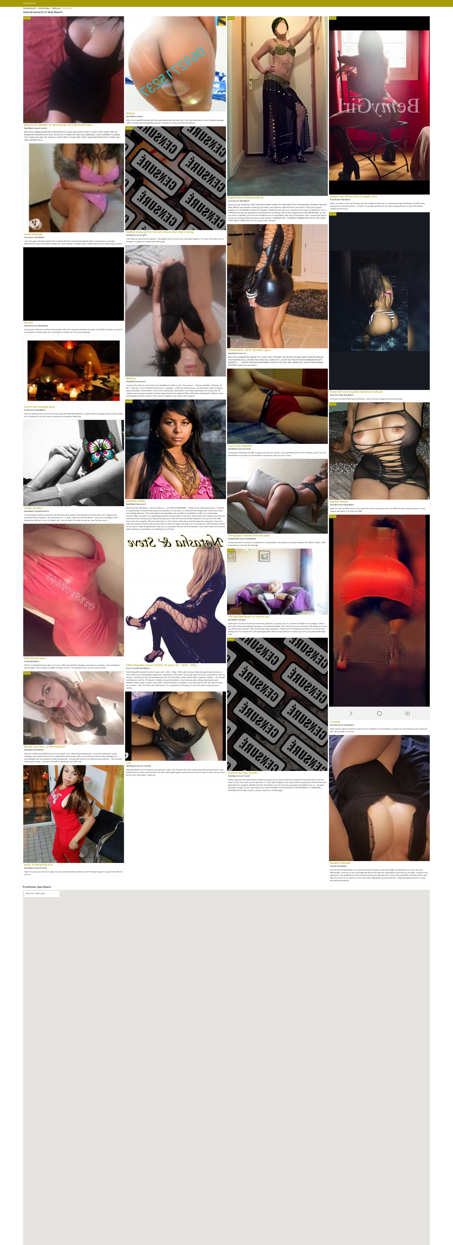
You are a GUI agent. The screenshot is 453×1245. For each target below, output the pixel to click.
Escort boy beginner (240, 445)
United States (44, 8)
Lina (128, 762)
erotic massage (33, 234)
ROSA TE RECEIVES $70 (38, 864)
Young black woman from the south (249, 535)
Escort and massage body (39, 406)
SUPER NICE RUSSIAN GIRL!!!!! (246, 197)
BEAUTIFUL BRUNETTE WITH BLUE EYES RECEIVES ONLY (58, 125)
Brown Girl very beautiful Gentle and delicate (356, 391)
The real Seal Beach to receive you (248, 616)
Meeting (131, 378)
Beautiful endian (135, 500)
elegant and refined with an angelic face (353, 196)
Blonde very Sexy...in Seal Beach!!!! (44, 746)
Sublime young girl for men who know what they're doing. (160, 231)
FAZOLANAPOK (29, 3)
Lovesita (335, 721)
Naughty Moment (340, 862)
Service (28, 322)
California (56, 8)
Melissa (130, 113)
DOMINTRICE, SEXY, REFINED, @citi (249, 350)
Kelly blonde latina (35, 658)
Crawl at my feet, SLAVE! (243, 772)
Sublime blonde (339, 501)
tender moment (33, 508)
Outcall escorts (29, 8)
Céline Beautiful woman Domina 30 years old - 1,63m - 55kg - (162, 665)
